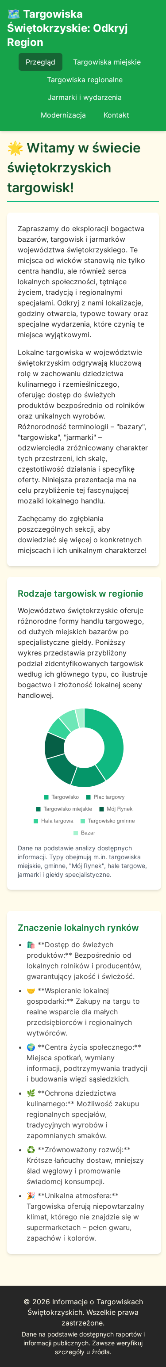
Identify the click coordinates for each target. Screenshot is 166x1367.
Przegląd (40, 61)
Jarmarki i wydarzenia (85, 97)
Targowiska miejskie (107, 61)
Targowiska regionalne (85, 79)
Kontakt (116, 114)
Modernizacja (63, 114)
